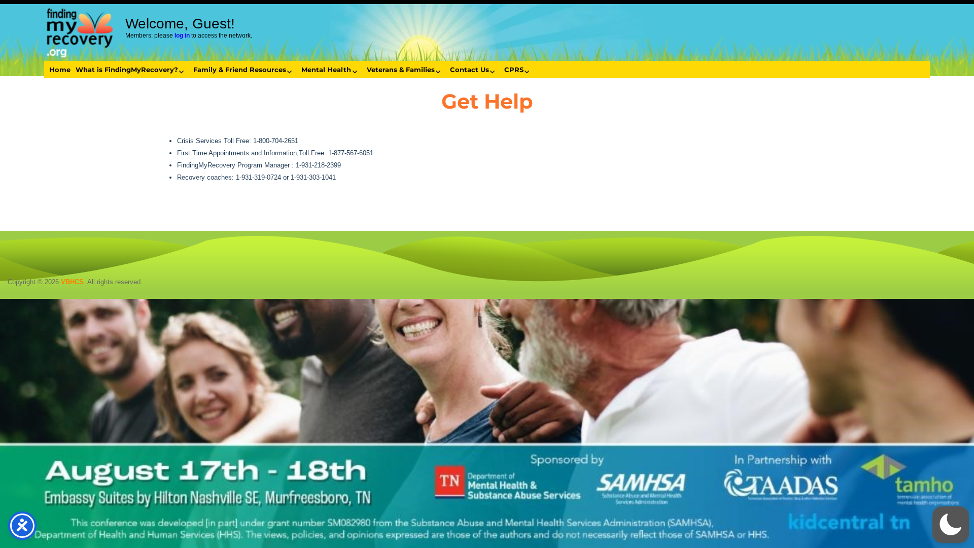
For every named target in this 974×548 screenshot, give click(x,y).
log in (182, 35)
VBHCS (72, 282)
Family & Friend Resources (239, 69)
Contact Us (469, 69)
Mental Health (326, 69)
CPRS (514, 69)
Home (60, 69)
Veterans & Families (401, 69)
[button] (950, 524)
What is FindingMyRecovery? (127, 69)
